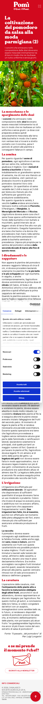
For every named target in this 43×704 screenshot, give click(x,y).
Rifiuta (21, 398)
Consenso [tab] (7, 311)
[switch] (36, 359)
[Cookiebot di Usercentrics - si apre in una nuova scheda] (30, 304)
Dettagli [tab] (18, 311)
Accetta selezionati (21, 391)
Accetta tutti (21, 384)
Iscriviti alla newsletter (21, 670)
